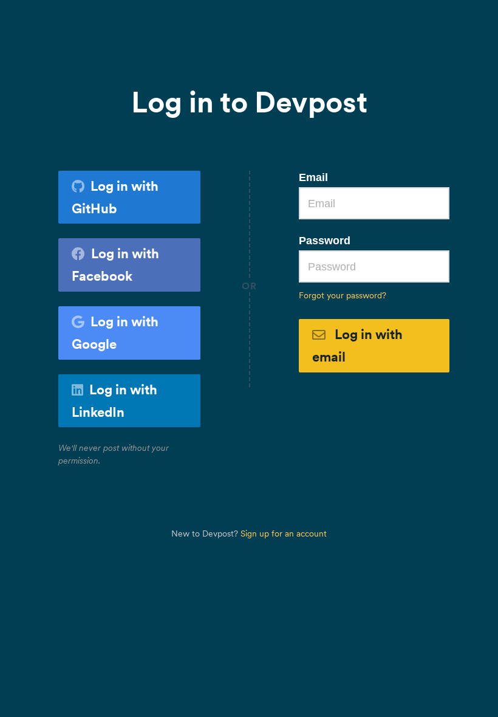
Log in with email (357, 345)
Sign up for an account (283, 533)
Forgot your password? (342, 295)
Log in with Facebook (115, 264)
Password (324, 241)
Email (313, 177)
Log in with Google (115, 332)
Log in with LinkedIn (114, 400)
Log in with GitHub (115, 197)
